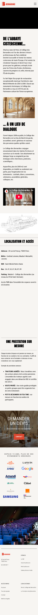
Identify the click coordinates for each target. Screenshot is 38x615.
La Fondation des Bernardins (28, 591)
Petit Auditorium (25, 566)
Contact (19, 437)
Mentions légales (5, 598)
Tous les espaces (5, 591)
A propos (3, 587)
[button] (35, 3)
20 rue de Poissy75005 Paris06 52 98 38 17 (5, 562)
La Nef (22, 559)
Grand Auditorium (25, 563)
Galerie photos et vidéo (26, 570)
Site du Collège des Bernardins (28, 587)
